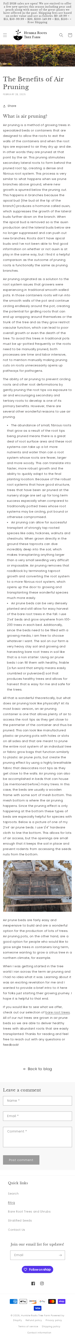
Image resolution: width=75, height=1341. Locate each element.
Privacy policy (54, 1320)
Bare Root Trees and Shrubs (29, 1212)
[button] (5, 35)
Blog (11, 1203)
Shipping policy (51, 1326)
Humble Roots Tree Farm (35, 1315)
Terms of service (28, 1326)
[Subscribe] (60, 1255)
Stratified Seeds (20, 1221)
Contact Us (16, 1230)
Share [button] (12, 106)
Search (13, 1194)
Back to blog (40, 1068)
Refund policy (34, 1320)
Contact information (39, 1332)
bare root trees (57, 1012)
